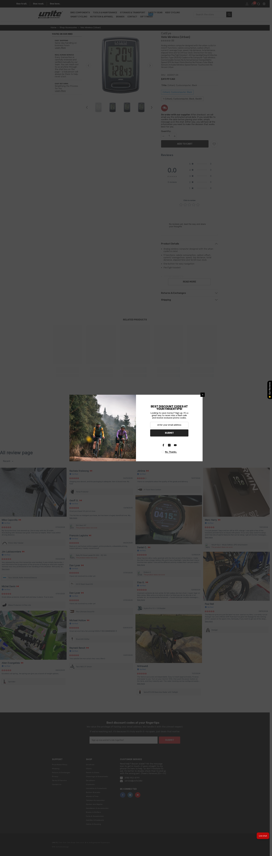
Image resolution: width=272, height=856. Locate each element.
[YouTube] (175, 445)
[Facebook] (163, 445)
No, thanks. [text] (171, 452)
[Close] (202, 395)
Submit (169, 433)
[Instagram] (169, 445)
